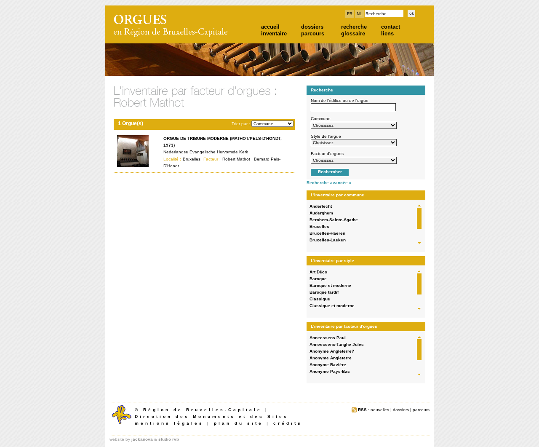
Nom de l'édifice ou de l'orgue (339, 100)
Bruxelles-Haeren (327, 233)
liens (387, 33)
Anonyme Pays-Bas (330, 371)
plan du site (238, 423)
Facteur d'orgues (327, 153)
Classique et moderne (332, 305)
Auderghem (321, 213)
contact (390, 27)
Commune (321, 118)
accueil (270, 27)
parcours (312, 33)
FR (349, 13)
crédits (287, 423)
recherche (354, 27)
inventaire (274, 33)
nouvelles (380, 409)
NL (359, 13)
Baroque (318, 278)
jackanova (142, 439)
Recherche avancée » (329, 182)
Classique (320, 299)
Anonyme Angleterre (331, 358)
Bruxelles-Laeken (328, 240)
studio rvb (168, 439)
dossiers (312, 27)
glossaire (353, 33)
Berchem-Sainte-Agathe (334, 219)
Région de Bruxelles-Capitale (202, 409)
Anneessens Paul (328, 337)
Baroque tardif (324, 292)
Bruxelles (319, 226)
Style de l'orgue (326, 136)
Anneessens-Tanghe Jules (337, 344)
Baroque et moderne (330, 285)
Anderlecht (321, 206)
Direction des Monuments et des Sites (211, 416)
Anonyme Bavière (328, 364)
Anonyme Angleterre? (332, 351)
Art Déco (318, 272)
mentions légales (169, 423)
